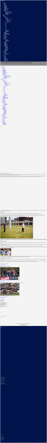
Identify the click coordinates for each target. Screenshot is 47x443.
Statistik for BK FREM (2, 308)
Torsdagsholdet (1, 310)
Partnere (7, 173)
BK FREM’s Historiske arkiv (3, 309)
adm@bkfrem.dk (2, 441)
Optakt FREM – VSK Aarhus (2, 281)
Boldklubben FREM (2, 173)
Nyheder (5, 173)
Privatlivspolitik (1, 313)
